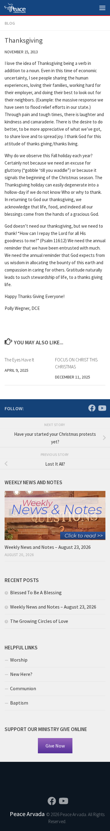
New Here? (21, 674)
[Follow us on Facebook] (92, 408)
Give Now (55, 746)
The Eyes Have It (19, 360)
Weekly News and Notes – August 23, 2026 (48, 547)
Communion (23, 688)
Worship (19, 660)
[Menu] (102, 7)
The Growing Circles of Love (39, 621)
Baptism (19, 703)
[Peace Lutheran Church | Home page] (18, 7)
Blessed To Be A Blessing (36, 592)
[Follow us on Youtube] (101, 408)
